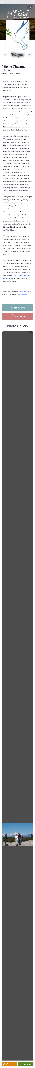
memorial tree (24, 291)
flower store (23, 294)
